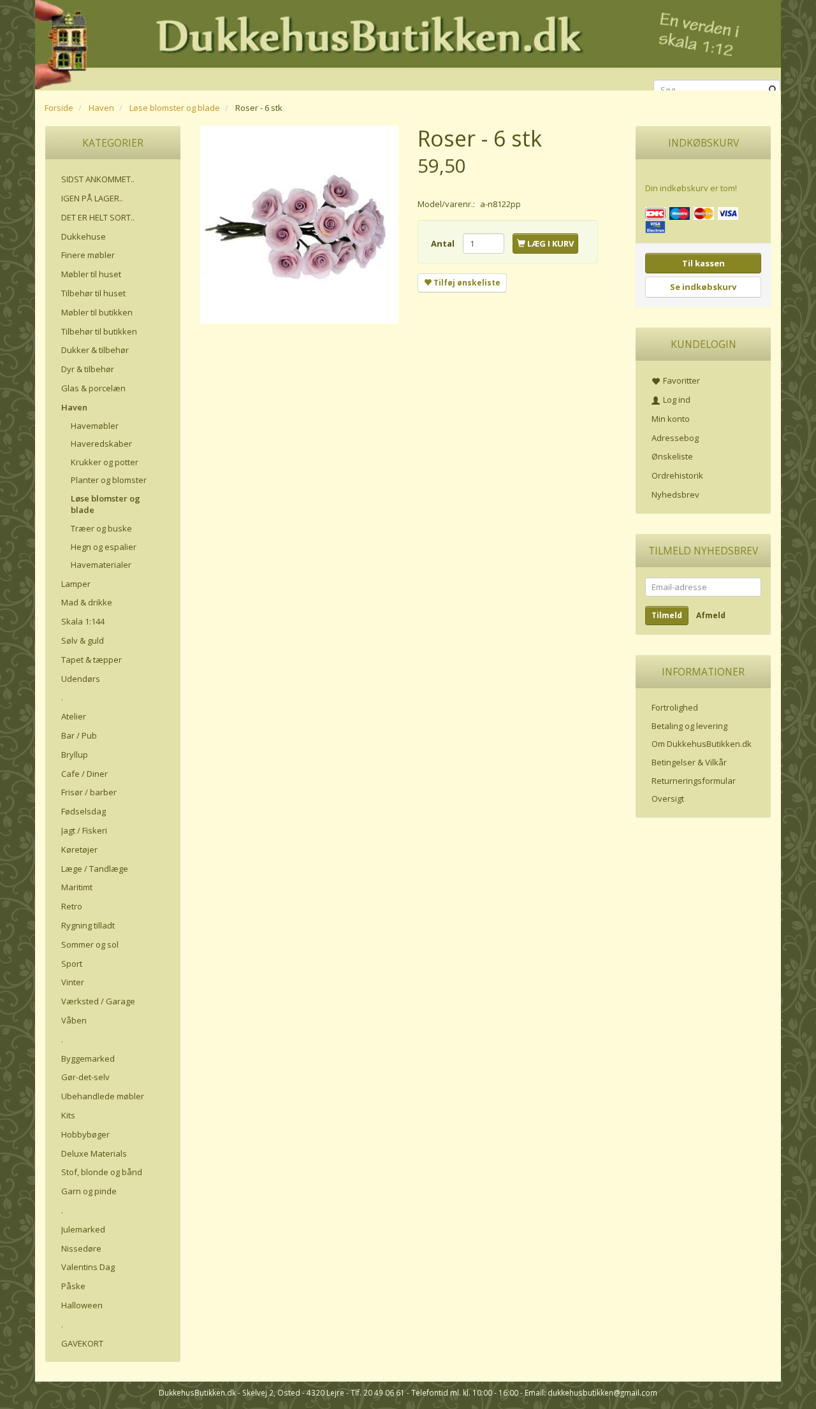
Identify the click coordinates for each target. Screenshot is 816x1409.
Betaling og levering (689, 726)
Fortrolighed (675, 707)
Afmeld (710, 615)
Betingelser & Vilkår (689, 762)
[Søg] (773, 90)
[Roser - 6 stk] (299, 225)
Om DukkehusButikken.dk (702, 743)
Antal (443, 243)
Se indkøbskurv (703, 287)
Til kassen (703, 263)
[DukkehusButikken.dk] (408, 43)
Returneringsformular (694, 780)
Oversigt (668, 798)
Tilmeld (667, 615)
